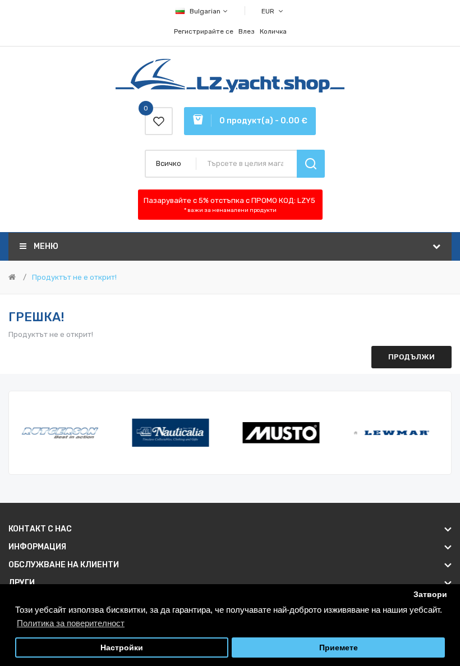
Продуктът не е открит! (74, 277)
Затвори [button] (430, 594)
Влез (246, 31)
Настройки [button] (121, 648)
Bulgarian (206, 11)
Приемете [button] (338, 648)
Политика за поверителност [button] (71, 623)
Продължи (411, 357)
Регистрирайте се (203, 31)
